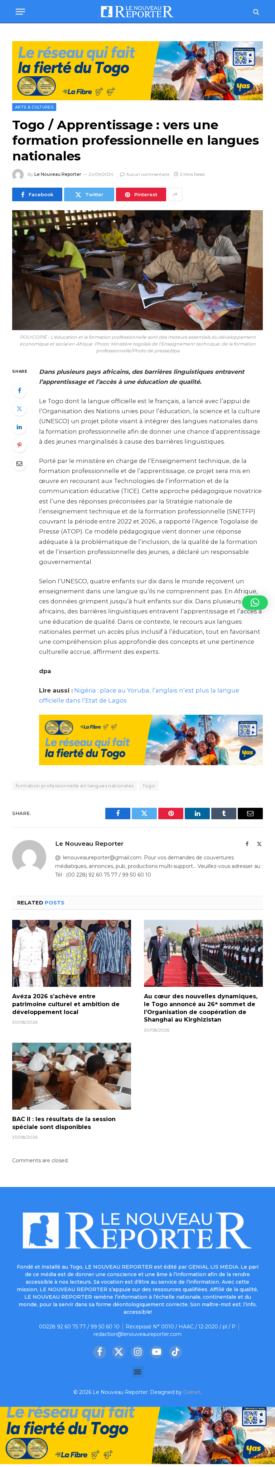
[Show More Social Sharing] (175, 194)
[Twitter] (19, 408)
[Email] (19, 463)
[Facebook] (19, 390)
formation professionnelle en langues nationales (75, 785)
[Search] (255, 12)
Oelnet (192, 1392)
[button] (138, 1372)
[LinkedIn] (19, 427)
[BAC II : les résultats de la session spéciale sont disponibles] (71, 1076)
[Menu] (20, 12)
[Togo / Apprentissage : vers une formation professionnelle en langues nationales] (137, 270)
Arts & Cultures (34, 107)
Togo (149, 785)
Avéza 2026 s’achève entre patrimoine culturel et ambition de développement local (66, 1004)
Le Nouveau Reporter (57, 174)
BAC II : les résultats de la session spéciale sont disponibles (64, 1123)
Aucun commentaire (147, 174)
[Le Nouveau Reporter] (137, 11)
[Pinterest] (19, 445)
